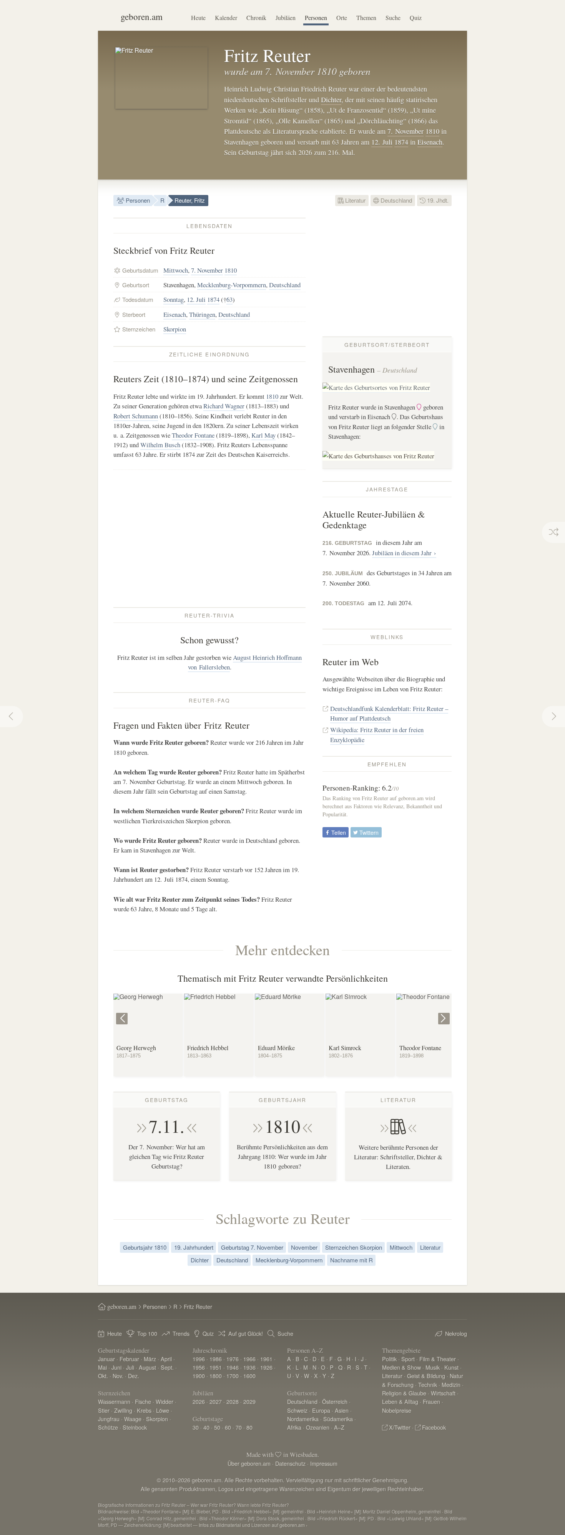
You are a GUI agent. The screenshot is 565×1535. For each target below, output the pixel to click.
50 (217, 1427)
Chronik (256, 17)
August (147, 1367)
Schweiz (297, 1410)
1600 (249, 1376)
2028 (232, 1401)
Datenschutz (290, 1463)
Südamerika (338, 1419)
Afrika (294, 1427)
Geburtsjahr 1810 (144, 1247)
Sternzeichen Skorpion (353, 1247)
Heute (198, 17)
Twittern (368, 832)
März (150, 1359)
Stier (104, 1410)
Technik (427, 1384)
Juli (130, 1367)
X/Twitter (399, 1427)
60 (228, 1427)
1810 (432, 131)
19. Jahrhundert (193, 1247)
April (166, 1359)
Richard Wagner (223, 405)
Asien (342, 1410)
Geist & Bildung (426, 1376)
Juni (116, 1367)
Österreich (334, 1401)
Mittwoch (175, 270)
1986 (215, 1359)
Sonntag (173, 299)
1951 (215, 1367)
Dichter (331, 99)
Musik (432, 1367)
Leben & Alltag (400, 1401)
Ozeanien (317, 1427)
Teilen (338, 832)
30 (196, 1427)
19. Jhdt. (437, 200)
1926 (266, 1367)
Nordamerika (303, 1419)
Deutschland (395, 200)
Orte (341, 17)
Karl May (263, 435)
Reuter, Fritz (189, 200)
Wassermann (114, 1401)
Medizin (451, 1384)
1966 (249, 1359)
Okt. (103, 1376)
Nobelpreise (396, 1410)
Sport (408, 1359)
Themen (366, 17)
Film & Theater (437, 1359)
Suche (393, 17)
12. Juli (381, 142)
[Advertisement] (209, 538)
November (304, 1247)
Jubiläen (286, 17)
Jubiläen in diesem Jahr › (404, 552)
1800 (215, 1376)
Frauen (431, 1401)
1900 (199, 1376)
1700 (232, 1376)
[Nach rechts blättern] (445, 1013)
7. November (405, 131)
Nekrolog (456, 1333)
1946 (232, 1367)
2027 (215, 1401)
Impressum (323, 1463)
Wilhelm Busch (160, 444)
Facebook (434, 1427)
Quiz (416, 17)
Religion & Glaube (404, 1393)
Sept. (167, 1367)
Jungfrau (109, 1419)
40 (206, 1427)
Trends (181, 1333)
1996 (199, 1359)
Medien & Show (401, 1367)
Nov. (118, 1376)
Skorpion (174, 329)
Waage (132, 1419)
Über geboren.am (249, 1463)
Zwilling (123, 1410)
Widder (164, 1401)
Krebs (144, 1410)
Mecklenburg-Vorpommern (231, 284)
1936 (249, 1367)
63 (229, 299)
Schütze (108, 1427)
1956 (199, 1367)
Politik (389, 1359)
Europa (321, 1410)
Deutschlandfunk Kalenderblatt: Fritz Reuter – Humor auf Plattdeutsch (389, 713)
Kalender (226, 17)
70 (239, 1427)
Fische (143, 1401)
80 (249, 1427)
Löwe (162, 1410)
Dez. (133, 1376)
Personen (316, 17)
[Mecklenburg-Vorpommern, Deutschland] (376, 388)
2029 (249, 1401)
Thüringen (202, 314)
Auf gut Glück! (245, 1333)
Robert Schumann (135, 415)
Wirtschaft (443, 1393)
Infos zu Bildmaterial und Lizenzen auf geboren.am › (253, 1525)
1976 (232, 1359)
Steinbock (135, 1427)
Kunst (451, 1367)
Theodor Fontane (193, 435)
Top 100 (147, 1333)
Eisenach (429, 142)
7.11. (166, 1126)
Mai (102, 1367)
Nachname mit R (351, 1260)
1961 (266, 1359)
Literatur (355, 200)
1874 (401, 142)
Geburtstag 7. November (252, 1247)
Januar (106, 1359)
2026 (199, 1401)
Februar (129, 1359)
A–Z (339, 1427)
